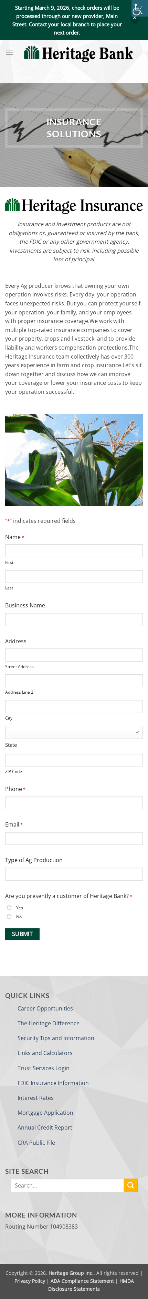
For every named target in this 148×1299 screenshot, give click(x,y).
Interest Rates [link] (36, 1098)
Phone (15, 789)
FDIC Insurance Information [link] (53, 1083)
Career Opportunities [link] (45, 1008)
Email (14, 824)
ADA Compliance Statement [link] (82, 1281)
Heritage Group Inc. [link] (71, 1273)
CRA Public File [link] (36, 1142)
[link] (139, 8)
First (9, 562)
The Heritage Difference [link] (49, 1023)
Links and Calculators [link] (45, 1053)
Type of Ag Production (34, 860)
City (8, 718)
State (11, 744)
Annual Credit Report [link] (45, 1127)
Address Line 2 (19, 692)
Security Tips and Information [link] (56, 1038)
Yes (19, 908)
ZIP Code (13, 771)
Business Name (25, 605)
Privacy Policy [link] (29, 1281)
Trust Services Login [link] (44, 1068)
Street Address (19, 667)
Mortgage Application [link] (45, 1112)
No (19, 917)
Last (9, 588)
